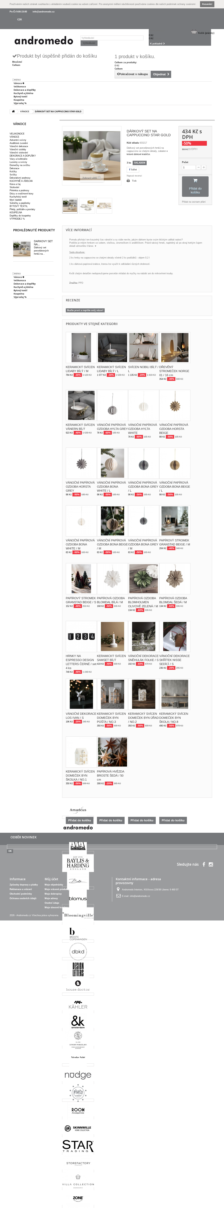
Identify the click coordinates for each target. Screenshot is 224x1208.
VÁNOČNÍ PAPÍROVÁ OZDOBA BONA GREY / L (143, 486)
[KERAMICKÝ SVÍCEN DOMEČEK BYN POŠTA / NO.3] (112, 694)
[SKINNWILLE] (78, 1135)
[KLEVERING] (78, 1029)
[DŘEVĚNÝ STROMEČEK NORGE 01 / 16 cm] (174, 347)
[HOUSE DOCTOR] (78, 994)
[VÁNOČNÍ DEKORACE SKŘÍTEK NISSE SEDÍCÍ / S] (174, 636)
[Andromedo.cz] (43, 41)
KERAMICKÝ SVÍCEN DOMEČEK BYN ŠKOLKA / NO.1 (80, 775)
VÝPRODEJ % (17, 218)
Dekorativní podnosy (20, 177)
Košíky (13, 171)
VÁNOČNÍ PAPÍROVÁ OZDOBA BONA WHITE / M (80, 544)
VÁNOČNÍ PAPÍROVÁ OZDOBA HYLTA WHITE (142, 429)
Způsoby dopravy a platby (24, 884)
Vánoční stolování (19, 152)
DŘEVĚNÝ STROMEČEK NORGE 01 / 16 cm (174, 371)
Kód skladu (133, 142)
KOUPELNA (16, 212)
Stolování (14, 187)
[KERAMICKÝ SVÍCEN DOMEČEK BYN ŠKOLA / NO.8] (174, 694)
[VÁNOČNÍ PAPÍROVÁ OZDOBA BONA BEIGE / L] (174, 463)
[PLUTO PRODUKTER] (78, 1100)
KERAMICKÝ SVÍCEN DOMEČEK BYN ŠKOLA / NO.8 (173, 718)
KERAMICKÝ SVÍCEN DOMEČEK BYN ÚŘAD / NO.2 (143, 718)
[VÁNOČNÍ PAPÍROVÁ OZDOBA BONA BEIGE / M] (112, 520)
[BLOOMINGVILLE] (78, 923)
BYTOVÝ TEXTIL (19, 206)
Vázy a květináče (18, 159)
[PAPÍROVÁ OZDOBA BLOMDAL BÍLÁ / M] (112, 578)
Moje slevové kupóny (56, 907)
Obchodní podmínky (21, 893)
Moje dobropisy (53, 893)
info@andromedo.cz (44, 11)
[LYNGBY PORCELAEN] (78, 1047)
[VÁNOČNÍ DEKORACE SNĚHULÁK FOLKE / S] (143, 636)
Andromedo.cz (23, 915)
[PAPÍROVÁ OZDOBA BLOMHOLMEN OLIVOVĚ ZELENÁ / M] (143, 578)
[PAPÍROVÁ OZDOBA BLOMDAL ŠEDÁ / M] (174, 578)
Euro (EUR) (15, 26)
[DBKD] (78, 958)
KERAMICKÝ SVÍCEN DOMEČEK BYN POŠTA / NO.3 (111, 718)
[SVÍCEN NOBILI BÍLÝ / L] (143, 347)
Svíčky (13, 174)
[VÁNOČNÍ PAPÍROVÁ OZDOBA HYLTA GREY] (112, 405)
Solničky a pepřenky (20, 203)
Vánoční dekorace (19, 146)
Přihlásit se (15, 16)
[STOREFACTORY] (78, 1170)
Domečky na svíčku (20, 165)
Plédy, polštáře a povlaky (22, 209)
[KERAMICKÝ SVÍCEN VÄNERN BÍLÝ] (81, 405)
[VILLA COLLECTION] (78, 1188)
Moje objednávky (54, 884)
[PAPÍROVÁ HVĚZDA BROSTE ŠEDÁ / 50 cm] (112, 752)
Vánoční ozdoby (18, 149)
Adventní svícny (18, 140)
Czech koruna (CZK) (20, 22)
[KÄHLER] (78, 1011)
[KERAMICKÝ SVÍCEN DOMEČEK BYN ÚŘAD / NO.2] (143, 694)
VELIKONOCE (17, 133)
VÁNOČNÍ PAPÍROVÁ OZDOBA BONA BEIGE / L (174, 486)
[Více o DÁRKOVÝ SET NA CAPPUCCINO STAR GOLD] (22, 249)
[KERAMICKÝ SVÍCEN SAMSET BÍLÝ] (112, 636)
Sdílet (133, 169)
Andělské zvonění (19, 143)
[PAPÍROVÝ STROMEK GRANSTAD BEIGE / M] (174, 520)
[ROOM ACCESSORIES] (78, 1117)
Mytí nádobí (16, 200)
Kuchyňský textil (18, 196)
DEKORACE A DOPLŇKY (23, 155)
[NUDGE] (78, 1082)
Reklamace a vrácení (21, 889)
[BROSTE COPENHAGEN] (78, 941)
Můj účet (51, 879)
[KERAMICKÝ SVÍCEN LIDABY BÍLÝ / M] (81, 347)
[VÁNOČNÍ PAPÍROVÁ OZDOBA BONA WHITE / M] (81, 520)
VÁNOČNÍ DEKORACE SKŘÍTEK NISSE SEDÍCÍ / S (174, 660)
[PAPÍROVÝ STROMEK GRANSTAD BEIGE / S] (81, 578)
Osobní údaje (52, 903)
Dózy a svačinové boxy (21, 193)
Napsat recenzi (134, 175)
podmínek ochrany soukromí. (181, 4)
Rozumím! (207, 4)
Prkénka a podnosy (19, 190)
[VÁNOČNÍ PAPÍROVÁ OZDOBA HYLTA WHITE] (143, 405)
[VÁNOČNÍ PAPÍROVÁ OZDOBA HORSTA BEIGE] (174, 405)
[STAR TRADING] (78, 1153)
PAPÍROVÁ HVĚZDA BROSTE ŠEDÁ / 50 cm (110, 775)
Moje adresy (51, 898)
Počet (185, 162)
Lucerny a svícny (18, 162)
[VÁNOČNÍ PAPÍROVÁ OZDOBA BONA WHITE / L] (112, 463)
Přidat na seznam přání (194, 201)
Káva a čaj (15, 184)
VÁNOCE (14, 137)
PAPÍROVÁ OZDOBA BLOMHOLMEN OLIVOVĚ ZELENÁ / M (143, 602)
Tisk (134, 180)
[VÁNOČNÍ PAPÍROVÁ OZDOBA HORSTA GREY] (81, 463)
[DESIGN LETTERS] (78, 976)
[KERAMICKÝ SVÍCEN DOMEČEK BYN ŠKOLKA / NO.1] (81, 752)
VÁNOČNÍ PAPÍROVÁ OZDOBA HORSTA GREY (80, 486)
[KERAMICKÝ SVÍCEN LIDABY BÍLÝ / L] (112, 347)
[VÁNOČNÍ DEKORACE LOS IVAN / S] (81, 694)
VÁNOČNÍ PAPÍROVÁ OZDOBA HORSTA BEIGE (173, 429)
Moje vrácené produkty (57, 889)
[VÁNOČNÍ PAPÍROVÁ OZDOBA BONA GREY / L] (143, 463)
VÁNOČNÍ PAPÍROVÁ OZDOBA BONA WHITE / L (111, 486)
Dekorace (14, 168)
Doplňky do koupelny (20, 215)
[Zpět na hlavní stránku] (13, 111)
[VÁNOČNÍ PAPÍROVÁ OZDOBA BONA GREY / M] (143, 520)
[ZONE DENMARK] (78, 1206)
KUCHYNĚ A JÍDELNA (21, 181)
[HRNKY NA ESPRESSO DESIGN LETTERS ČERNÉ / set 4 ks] (81, 636)
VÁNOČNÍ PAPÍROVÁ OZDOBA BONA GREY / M (143, 544)
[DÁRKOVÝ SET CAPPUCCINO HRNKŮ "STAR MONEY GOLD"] (70, 205)
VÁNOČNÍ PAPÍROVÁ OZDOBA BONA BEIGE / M (112, 544)
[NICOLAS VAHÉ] (78, 1064)
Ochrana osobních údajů (23, 898)
